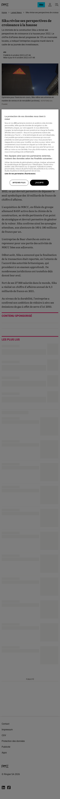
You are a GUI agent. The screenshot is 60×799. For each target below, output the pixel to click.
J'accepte (39, 183)
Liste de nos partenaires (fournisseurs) (20, 174)
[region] (30, 149)
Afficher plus (19, 183)
